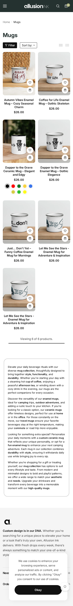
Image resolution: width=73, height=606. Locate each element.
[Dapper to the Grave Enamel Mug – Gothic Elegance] (54, 141)
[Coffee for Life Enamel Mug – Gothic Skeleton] (54, 73)
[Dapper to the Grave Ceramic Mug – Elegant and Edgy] (19, 141)
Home (6, 22)
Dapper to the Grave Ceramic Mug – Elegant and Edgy (19, 171)
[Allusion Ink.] (36, 6)
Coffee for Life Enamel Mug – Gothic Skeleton (54, 101)
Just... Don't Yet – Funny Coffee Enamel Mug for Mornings (18, 252)
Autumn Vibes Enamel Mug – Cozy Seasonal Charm (19, 103)
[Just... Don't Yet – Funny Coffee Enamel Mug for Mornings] (19, 222)
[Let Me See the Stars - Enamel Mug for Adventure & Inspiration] (54, 222)
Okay (38, 590)
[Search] (58, 6)
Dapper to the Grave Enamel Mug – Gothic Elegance (54, 171)
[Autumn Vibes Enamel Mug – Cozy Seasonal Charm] (19, 73)
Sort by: (27, 45)
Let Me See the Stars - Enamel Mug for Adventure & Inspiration (54, 252)
